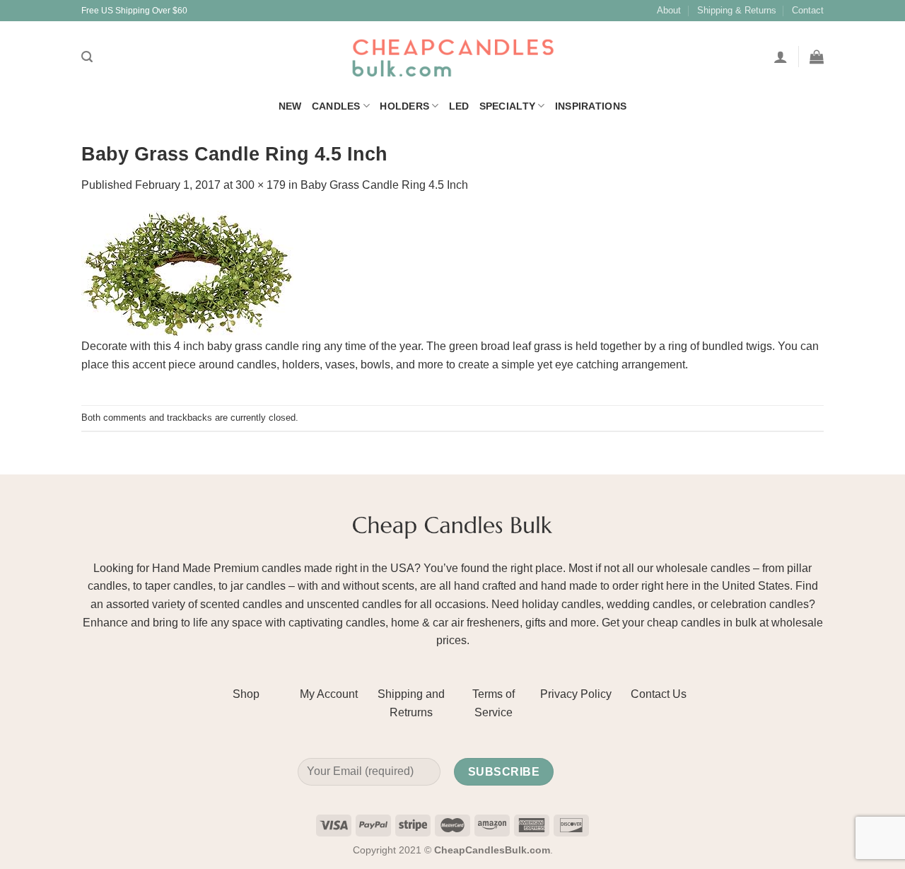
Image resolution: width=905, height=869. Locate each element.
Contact (808, 10)
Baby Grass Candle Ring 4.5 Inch (384, 185)
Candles (336, 106)
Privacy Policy (576, 694)
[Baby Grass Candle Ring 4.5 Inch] (187, 273)
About (669, 10)
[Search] (87, 57)
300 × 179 (260, 185)
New (290, 106)
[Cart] (817, 56)
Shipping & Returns (736, 10)
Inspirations (590, 106)
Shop (246, 694)
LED (459, 106)
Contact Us (659, 694)
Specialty (507, 106)
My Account (329, 694)
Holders (404, 106)
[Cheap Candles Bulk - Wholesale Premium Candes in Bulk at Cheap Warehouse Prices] (452, 57)
